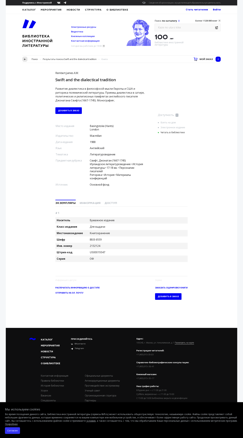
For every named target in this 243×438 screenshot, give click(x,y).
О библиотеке (117, 9)
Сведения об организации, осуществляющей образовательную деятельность (185, 2)
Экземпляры (65, 203)
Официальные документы (99, 375)
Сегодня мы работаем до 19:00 (86, 46)
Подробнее (11, 424)
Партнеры (90, 400)
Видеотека (77, 31)
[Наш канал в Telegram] (65, 2)
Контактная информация (85, 40)
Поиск (35, 59)
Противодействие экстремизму (102, 385)
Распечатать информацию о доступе (77, 287)
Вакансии (46, 395)
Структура (93, 9)
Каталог (29, 9)
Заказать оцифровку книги (171, 287)
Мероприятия (51, 9)
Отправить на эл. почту (69, 292)
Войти (217, 9)
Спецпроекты (48, 400)
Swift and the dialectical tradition (80, 59)
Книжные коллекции (83, 36)
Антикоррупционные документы (102, 380)
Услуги (44, 390)
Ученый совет (92, 390)
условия (91, 420)
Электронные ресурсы (83, 26)
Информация (90, 203)
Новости (73, 9)
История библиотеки (52, 385)
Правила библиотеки (52, 380)
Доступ (111, 203)
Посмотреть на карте (184, 342)
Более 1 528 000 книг (206, 20)
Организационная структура (100, 395)
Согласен (12, 430)
